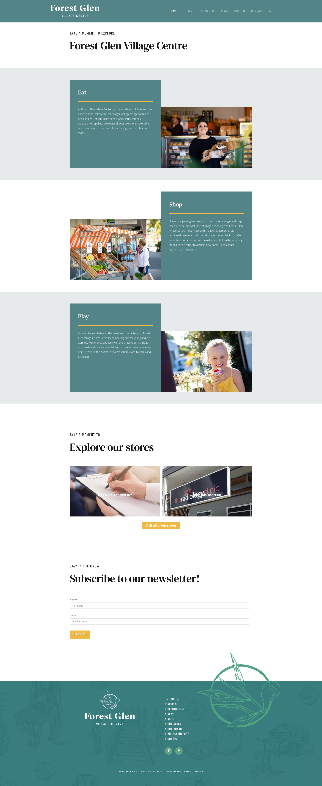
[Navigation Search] (269, 11)
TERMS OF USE (173, 771)
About (172, 719)
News (171, 714)
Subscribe (80, 634)
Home (172, 699)
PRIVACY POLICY (193, 771)
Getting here (176, 709)
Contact (173, 739)
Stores (172, 704)
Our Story (174, 724)
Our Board (175, 729)
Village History (178, 733)
